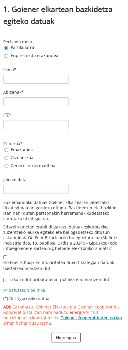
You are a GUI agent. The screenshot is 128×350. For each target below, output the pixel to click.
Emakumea (22, 149)
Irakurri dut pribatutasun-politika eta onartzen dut (58, 279)
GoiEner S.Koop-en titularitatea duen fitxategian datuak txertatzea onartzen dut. (58, 265)
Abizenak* (13, 92)
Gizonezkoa (22, 157)
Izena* (9, 69)
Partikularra (22, 47)
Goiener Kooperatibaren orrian (91, 317)
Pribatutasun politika (24, 290)
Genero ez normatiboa (33, 165)
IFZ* (7, 115)
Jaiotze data (14, 179)
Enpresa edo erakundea (34, 55)
